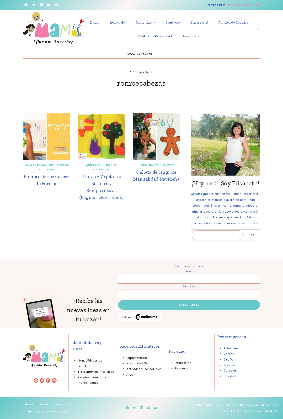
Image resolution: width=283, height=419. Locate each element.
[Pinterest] (56, 5)
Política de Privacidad (155, 36)
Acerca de (117, 22)
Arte (129, 374)
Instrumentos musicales (96, 371)
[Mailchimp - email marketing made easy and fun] (189, 317)
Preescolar (183, 363)
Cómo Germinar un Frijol (243, 4)
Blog (44, 404)
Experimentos (137, 358)
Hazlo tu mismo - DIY (38, 165)
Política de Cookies (233, 22)
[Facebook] (26, 5)
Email (189, 272)
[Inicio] (130, 72)
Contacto (173, 22)
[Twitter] (34, 5)
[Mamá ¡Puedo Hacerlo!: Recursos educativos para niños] (54, 29)
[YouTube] (49, 5)
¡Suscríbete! (199, 22)
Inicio (94, 22)
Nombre (189, 286)
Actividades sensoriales (143, 369)
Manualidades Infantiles (156, 165)
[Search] (252, 235)
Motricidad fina (138, 363)
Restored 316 (268, 411)
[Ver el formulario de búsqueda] (257, 29)
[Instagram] (41, 5)
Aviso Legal (191, 36)
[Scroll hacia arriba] (274, 404)
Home (29, 404)
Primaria (181, 368)
